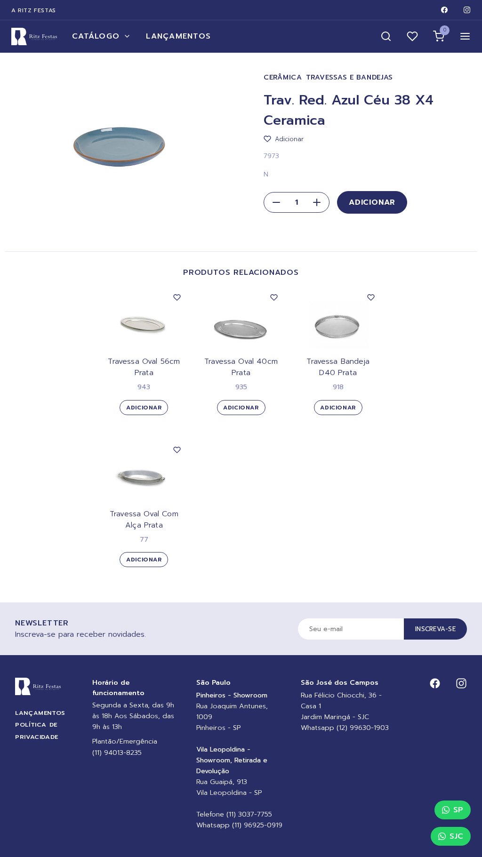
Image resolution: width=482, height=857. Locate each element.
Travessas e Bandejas (349, 77)
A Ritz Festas (33, 10)
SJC (456, 836)
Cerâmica (283, 77)
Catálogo (96, 36)
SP (458, 810)
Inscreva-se (435, 629)
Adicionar (372, 202)
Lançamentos (178, 36)
